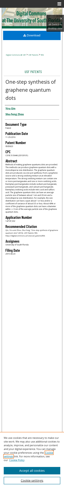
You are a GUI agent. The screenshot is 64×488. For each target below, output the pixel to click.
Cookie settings (32, 480)
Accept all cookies (32, 471)
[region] (32, 460)
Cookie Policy (17, 460)
